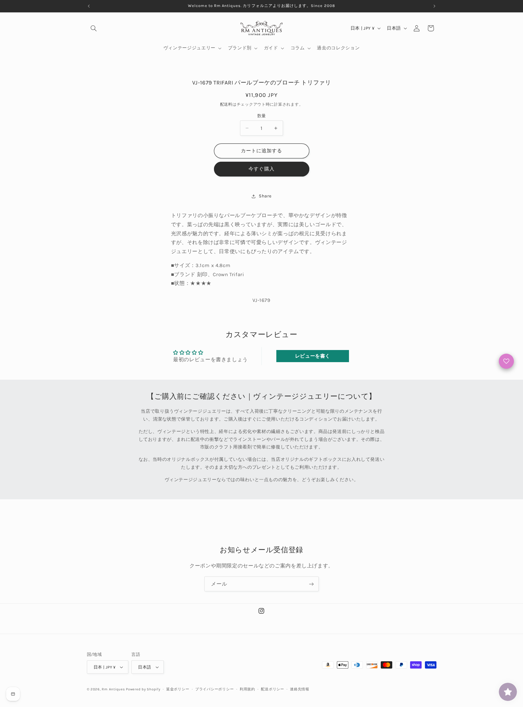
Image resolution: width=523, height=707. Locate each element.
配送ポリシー (272, 689)
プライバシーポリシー (214, 689)
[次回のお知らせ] (434, 6)
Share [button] (265, 196)
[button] (94, 28)
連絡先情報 (299, 689)
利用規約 (247, 689)
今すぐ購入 (261, 169)
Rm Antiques (113, 689)
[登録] (311, 584)
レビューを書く (312, 356)
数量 (261, 115)
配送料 (226, 104)
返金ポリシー (177, 689)
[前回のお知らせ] (88, 6)
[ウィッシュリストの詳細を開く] (506, 361)
